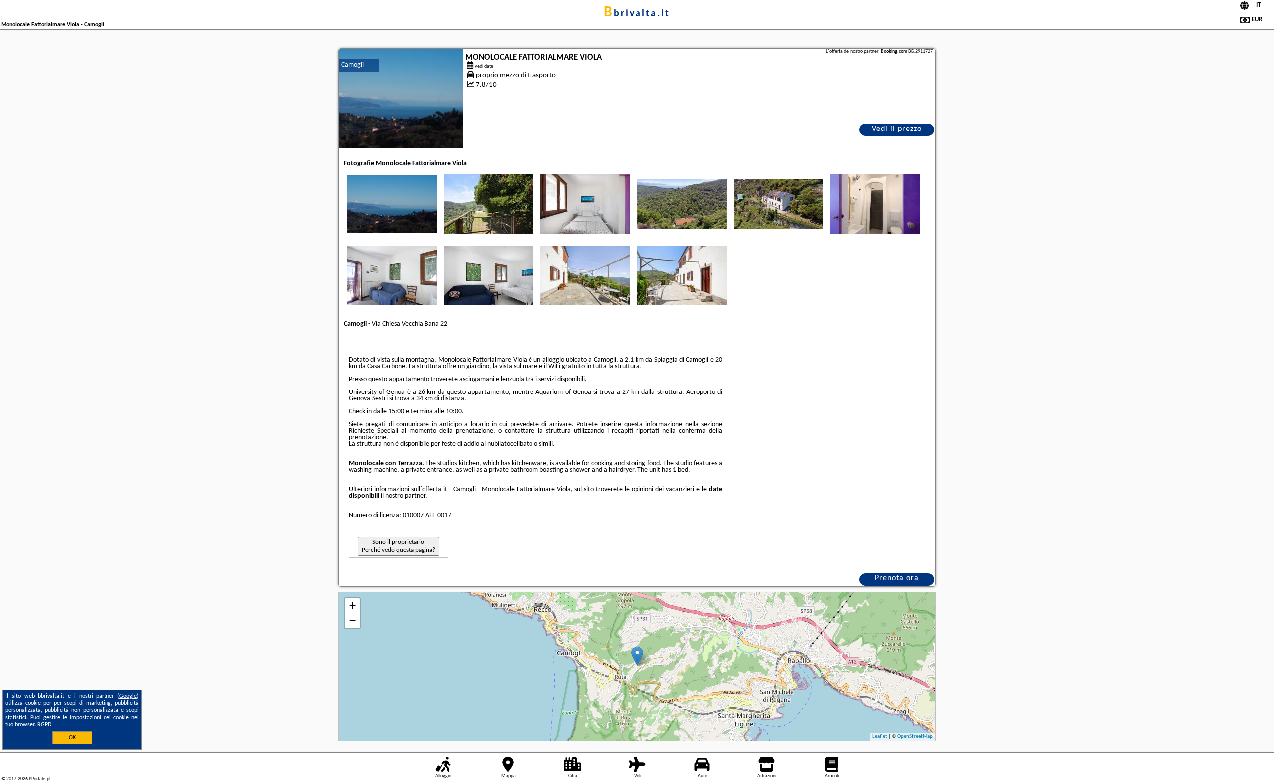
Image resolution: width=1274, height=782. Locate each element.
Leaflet (879, 736)
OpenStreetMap (915, 736)
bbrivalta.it (637, 14)
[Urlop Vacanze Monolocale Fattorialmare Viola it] (392, 204)
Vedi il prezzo (897, 129)
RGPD (44, 725)
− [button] (352, 620)
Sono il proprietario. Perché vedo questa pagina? (398, 546)
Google (128, 696)
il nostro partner (403, 496)
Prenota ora (897, 578)
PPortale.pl (39, 779)
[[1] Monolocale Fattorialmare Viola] (401, 98)
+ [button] (352, 605)
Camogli (352, 65)
